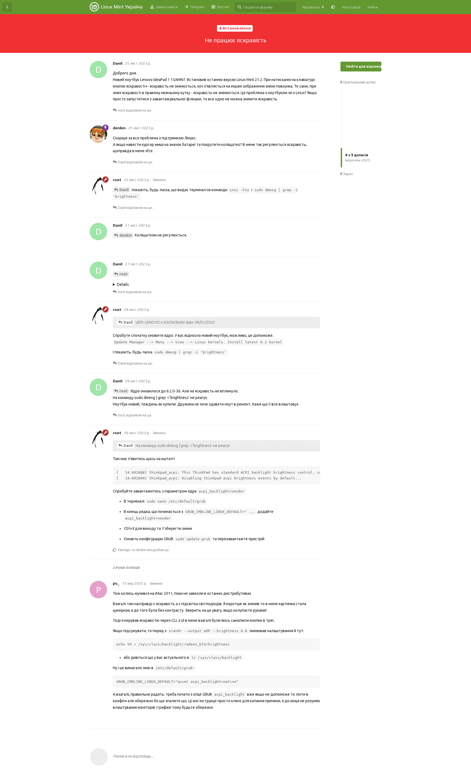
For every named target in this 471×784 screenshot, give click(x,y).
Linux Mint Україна (122, 7)
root (123, 274)
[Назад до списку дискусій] (7, 7)
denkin (125, 235)
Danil (124, 190)
